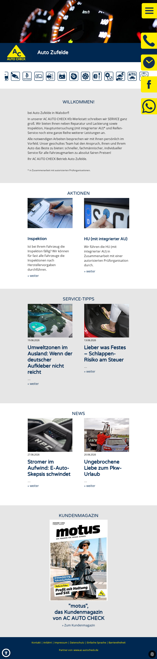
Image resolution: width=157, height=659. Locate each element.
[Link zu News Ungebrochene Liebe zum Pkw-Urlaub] (106, 435)
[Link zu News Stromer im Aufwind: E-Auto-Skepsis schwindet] (50, 435)
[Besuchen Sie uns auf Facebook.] (149, 84)
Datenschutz (77, 642)
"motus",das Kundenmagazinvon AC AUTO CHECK (78, 612)
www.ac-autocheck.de (86, 650)
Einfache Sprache (96, 642)
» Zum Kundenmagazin (78, 625)
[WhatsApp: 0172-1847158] (149, 106)
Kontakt (36, 642)
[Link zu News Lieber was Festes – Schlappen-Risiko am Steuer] (106, 321)
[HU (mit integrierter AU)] (106, 213)
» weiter (33, 276)
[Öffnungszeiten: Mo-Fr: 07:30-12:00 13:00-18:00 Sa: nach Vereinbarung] (149, 62)
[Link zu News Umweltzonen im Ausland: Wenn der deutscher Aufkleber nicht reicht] (50, 321)
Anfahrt (47, 642)
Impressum (60, 642)
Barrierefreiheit (117, 642)
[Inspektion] (50, 213)
